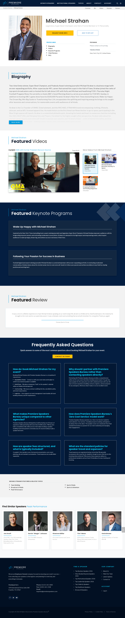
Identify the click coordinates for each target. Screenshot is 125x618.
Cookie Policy (99, 611)
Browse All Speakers (81, 590)
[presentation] (123, 530)
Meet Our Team (108, 574)
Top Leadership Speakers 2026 (84, 581)
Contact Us (106, 579)
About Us (106, 571)
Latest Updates (107, 576)
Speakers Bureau (7, 8)
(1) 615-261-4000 (47, 585)
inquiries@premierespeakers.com (46, 591)
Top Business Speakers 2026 (84, 571)
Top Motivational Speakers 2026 (85, 578)
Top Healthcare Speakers (82, 587)
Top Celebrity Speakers (82, 584)
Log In (105, 591)
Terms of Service (111, 611)
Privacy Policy (89, 611)
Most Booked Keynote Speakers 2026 (85, 575)
